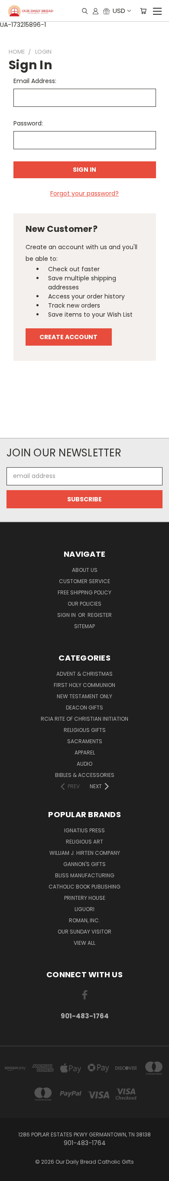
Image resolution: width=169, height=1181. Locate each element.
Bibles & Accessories (84, 775)
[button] (84, 422)
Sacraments (84, 741)
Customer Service (84, 581)
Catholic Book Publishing (84, 886)
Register (100, 615)
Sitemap (84, 626)
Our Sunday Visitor (84, 931)
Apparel (85, 752)
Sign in (67, 615)
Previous (13, 1172)
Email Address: (34, 81)
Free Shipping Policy (84, 592)
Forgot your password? (84, 193)
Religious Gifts (85, 730)
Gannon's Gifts (84, 864)
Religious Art (84, 841)
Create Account (68, 337)
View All (84, 943)
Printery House (84, 898)
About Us (85, 570)
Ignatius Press (84, 830)
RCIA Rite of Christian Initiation (84, 718)
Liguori (84, 909)
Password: (28, 123)
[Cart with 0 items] (143, 11)
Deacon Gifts (84, 707)
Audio (84, 763)
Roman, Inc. (84, 920)
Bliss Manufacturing (84, 875)
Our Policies (84, 603)
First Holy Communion (84, 685)
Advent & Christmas (84, 673)
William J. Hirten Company (84, 853)
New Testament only (84, 696)
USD (119, 10)
